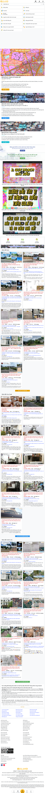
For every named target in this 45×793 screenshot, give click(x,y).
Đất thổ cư (8, 271)
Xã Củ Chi (26, 296)
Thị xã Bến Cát (11, 644)
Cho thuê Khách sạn (26, 742)
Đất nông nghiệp (13, 271)
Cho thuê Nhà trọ (26, 741)
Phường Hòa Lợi (5, 643)
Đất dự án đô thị (15, 675)
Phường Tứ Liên (5, 525)
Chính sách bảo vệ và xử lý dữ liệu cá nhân (8, 758)
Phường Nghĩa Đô (5, 441)
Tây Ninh (36, 586)
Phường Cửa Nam (14, 412)
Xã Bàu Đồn (27, 615)
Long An (42, 587)
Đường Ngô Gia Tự (5, 614)
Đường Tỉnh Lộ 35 (28, 412)
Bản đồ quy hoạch (4, 720)
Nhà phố (30, 500)
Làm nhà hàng (37, 272)
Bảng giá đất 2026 (4, 727)
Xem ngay (22, 150)
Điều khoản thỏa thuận (5, 756)
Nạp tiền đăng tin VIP (26, 726)
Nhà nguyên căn (9, 356)
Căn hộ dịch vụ (31, 647)
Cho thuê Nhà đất (26, 732)
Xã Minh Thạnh (5, 268)
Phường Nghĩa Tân (28, 498)
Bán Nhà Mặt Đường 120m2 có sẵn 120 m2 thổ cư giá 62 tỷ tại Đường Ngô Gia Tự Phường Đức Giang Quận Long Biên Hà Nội (11, 610)
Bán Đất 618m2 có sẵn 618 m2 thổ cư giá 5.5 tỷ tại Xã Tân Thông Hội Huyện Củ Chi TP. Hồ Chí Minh (33, 293)
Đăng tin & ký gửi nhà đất (27, 724)
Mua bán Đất (3, 735)
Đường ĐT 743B (27, 268)
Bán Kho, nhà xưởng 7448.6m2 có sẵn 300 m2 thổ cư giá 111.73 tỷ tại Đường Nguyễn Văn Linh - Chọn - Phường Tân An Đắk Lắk (11, 293)
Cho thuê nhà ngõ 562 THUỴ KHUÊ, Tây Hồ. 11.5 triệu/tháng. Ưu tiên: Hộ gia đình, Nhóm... (11, 466)
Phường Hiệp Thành (35, 327)
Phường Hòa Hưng (32, 643)
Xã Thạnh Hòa (32, 587)
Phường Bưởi (10, 498)
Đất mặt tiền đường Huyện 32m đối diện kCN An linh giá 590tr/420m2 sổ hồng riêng (33, 348)
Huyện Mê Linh (40, 413)
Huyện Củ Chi (33, 297)
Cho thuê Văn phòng (26, 738)
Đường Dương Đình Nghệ (29, 441)
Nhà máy (8, 562)
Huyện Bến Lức (37, 587)
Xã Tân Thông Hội (28, 297)
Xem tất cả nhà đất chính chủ (22, 681)
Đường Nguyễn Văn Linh (6, 296)
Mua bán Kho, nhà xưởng (5, 738)
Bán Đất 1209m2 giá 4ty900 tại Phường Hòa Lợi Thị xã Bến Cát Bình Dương (11, 639)
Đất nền (11, 328)
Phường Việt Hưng (12, 614)
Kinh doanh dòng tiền (37, 271)
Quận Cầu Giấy (33, 498)
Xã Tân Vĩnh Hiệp (33, 268)
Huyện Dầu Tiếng (11, 269)
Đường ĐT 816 (27, 586)
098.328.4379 (30, 779)
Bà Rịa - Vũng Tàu (17, 326)
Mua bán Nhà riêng (4, 734)
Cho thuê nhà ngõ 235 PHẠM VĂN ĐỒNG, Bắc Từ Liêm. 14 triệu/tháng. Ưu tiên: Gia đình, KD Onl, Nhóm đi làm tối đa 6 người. (11, 437)
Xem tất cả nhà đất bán (22, 390)
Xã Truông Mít (27, 614)
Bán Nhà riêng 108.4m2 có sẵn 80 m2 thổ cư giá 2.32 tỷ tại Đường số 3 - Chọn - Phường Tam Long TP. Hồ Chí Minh (11, 348)
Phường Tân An (14, 296)
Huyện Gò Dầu (31, 615)
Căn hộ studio (8, 417)
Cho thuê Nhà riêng (26, 734)
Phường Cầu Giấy (37, 441)
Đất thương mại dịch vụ (37, 355)
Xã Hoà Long (4, 326)
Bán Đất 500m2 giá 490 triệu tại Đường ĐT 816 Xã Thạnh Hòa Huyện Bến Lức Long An (33, 583)
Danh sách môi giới (26, 727)
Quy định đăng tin (26, 761)
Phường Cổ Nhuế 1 (5, 442)
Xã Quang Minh (33, 412)
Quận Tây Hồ (15, 498)
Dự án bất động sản (26, 721)
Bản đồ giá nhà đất (4, 726)
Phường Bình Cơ (27, 352)
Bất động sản (25, 720)
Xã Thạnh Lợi (32, 586)
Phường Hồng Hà (5, 524)
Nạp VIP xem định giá (4, 730)
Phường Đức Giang (12, 615)
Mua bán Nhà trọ (4, 741)
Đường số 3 (4, 352)
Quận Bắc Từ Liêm (12, 442)
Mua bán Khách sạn (4, 742)
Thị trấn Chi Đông (34, 413)
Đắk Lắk (18, 296)
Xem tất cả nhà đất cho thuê (22, 536)
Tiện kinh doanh (32, 272)
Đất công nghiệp (9, 675)
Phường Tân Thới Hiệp (36, 325)
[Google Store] (9, 752)
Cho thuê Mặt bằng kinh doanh (28, 744)
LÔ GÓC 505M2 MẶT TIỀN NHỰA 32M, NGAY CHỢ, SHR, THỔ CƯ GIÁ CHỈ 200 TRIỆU (33, 264)
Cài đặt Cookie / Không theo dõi (6, 759)
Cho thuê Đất (25, 735)
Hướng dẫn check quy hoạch (6, 723)
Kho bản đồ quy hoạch (5, 721)
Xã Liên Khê (4, 379)
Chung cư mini (14, 417)
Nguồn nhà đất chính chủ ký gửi (28, 723)
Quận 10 (33, 644)
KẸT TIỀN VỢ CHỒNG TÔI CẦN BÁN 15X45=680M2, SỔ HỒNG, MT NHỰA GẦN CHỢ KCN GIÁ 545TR (11, 264)
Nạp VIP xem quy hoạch (5, 724)
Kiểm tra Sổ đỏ (25, 730)
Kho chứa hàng (16, 562)
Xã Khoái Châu (5, 378)
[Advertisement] (22, 40)
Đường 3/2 (26, 643)
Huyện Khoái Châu (10, 379)
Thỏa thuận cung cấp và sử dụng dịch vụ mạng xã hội (32, 756)
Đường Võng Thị (5, 497)
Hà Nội (19, 412)
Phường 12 (30, 644)
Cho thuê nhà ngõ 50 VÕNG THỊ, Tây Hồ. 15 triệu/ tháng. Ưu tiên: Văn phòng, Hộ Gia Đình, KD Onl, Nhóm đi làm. (11, 493)
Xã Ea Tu (12, 297)
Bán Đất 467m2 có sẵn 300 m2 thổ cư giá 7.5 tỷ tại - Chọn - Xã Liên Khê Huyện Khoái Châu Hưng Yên (11, 375)
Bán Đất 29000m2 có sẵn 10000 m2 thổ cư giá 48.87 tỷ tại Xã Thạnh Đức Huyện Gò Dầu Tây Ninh (11, 667)
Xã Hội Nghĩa (27, 353)
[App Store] (9, 749)
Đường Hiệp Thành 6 (28, 325)
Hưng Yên (9, 378)
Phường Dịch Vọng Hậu (38, 443)
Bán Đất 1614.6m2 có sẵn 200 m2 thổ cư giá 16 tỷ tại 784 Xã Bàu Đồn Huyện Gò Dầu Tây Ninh (33, 610)
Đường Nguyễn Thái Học (6, 412)
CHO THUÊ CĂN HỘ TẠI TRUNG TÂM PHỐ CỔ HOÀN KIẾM (10, 408)
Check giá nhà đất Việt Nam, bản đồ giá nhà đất (22, 246)
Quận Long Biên (19, 615)
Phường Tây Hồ (11, 497)
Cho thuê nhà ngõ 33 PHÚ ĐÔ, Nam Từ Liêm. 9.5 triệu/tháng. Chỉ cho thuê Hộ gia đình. (33, 466)
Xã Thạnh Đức (4, 671)
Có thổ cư (27, 272)
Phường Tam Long (5, 325)
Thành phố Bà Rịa (10, 326)
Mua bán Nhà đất (4, 732)
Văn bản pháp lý (3, 761)
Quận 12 (40, 327)
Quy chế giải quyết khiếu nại (27, 759)
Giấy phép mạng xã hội (27, 758)
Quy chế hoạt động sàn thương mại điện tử (30, 755)
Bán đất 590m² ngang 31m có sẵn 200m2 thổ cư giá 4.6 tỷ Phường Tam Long (11, 321)
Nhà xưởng (12, 562)
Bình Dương (16, 269)
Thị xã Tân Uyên (39, 268)
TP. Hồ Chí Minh (10, 268)
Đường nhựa (31, 271)
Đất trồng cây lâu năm (10, 646)
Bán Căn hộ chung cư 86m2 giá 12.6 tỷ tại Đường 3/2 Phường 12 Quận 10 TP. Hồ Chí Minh (33, 639)
